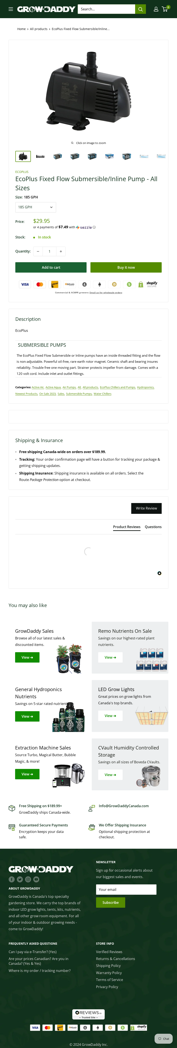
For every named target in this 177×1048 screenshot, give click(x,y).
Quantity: (23, 251)
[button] (97, 227)
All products (38, 29)
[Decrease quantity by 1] (38, 251)
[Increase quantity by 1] (60, 251)
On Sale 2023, (47, 394)
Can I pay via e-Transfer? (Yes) (33, 951)
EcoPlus (21, 172)
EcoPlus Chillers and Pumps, (118, 387)
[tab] (127, 527)
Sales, (61, 394)
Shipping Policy (108, 965)
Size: (26, 197)
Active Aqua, (53, 387)
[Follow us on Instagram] (28, 879)
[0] (165, 9)
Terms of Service (109, 979)
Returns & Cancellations (115, 958)
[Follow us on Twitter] (20, 879)
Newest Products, (26, 394)
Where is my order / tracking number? (40, 970)
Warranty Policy (109, 972)
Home (21, 29)
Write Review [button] (146, 508)
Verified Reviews (109, 951)
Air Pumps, (69, 387)
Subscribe (111, 902)
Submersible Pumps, (79, 394)
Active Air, (38, 387)
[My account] (156, 9)
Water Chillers (102, 394)
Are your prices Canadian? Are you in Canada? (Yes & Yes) (38, 961)
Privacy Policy (107, 986)
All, (79, 387)
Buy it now (126, 267)
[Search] (140, 9)
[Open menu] (11, 9)
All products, (91, 387)
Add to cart (51, 267)
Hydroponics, (145, 387)
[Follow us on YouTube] (36, 879)
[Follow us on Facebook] (12, 879)
